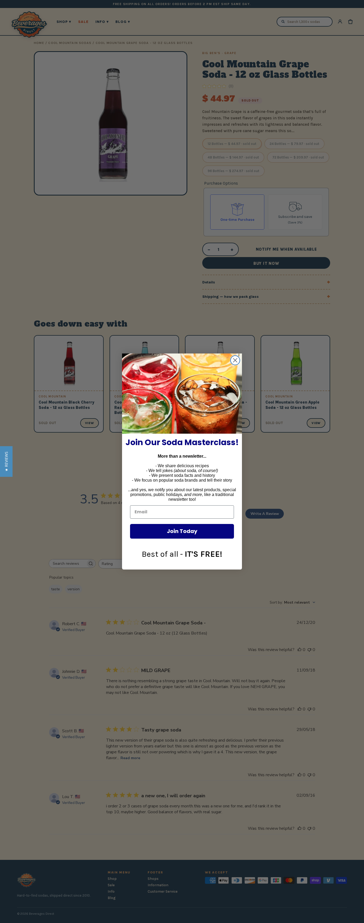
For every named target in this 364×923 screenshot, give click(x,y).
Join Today (182, 531)
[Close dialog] (235, 360)
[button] (6, 461)
